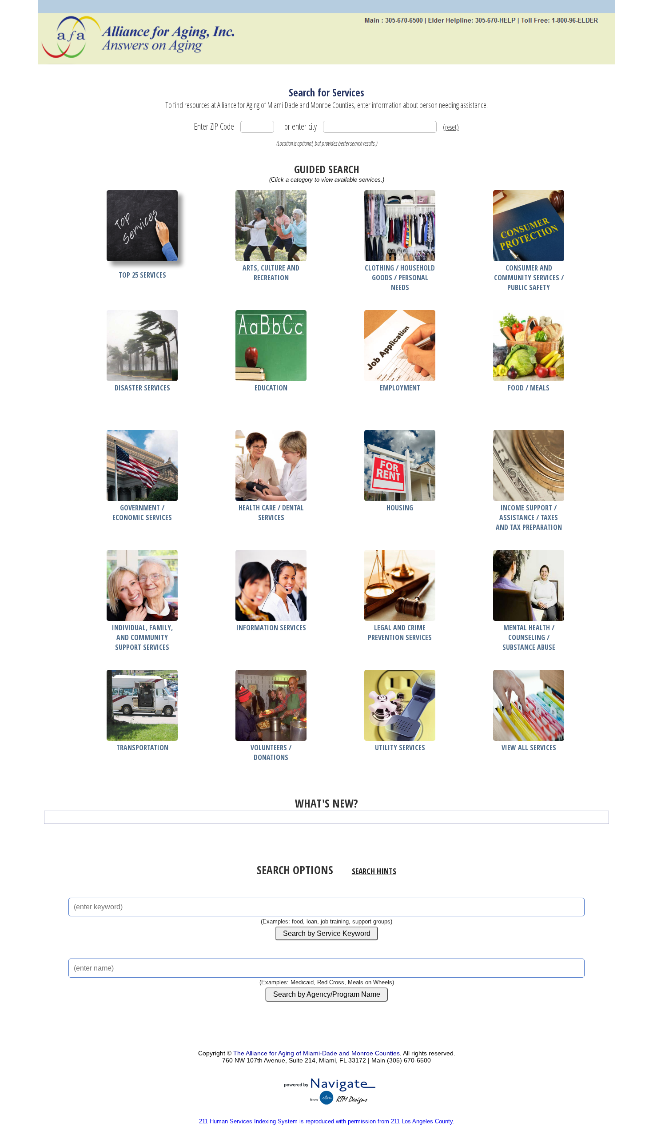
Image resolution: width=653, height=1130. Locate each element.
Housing (399, 508)
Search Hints (374, 871)
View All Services (529, 747)
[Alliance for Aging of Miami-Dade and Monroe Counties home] (326, 32)
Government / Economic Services (142, 512)
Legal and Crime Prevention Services (400, 632)
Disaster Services (142, 388)
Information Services (271, 628)
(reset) (451, 127)
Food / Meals (528, 388)
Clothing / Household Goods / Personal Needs (400, 277)
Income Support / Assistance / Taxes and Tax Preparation (529, 517)
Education (271, 388)
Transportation (142, 747)
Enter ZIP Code (214, 126)
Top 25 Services (142, 275)
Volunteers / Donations (271, 752)
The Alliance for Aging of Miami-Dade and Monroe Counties (316, 1053)
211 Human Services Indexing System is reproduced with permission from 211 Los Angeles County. (326, 1121)
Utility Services (400, 747)
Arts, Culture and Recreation (271, 272)
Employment (400, 388)
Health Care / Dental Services (271, 512)
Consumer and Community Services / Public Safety (529, 277)
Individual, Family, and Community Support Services (142, 637)
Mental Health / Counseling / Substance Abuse (528, 637)
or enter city (300, 126)
